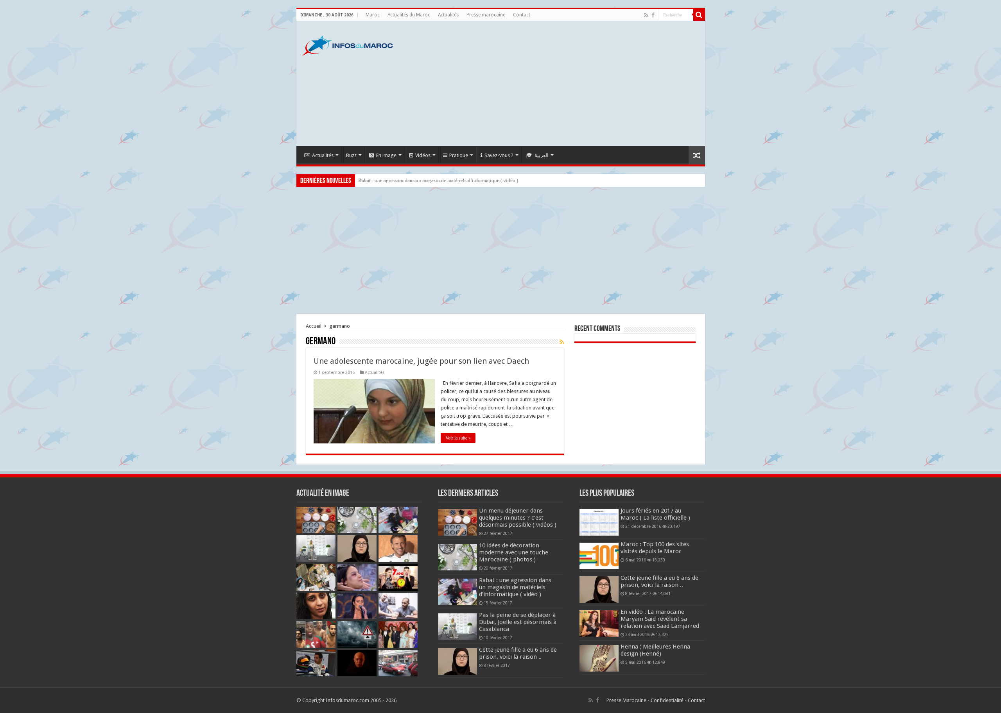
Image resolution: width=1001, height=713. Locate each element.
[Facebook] (653, 15)
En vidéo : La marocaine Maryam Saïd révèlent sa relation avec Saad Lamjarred (660, 618)
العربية (542, 155)
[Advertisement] (556, 83)
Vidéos (423, 155)
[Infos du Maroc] (347, 44)
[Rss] (646, 15)
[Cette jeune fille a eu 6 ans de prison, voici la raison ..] (599, 589)
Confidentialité (667, 700)
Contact (521, 15)
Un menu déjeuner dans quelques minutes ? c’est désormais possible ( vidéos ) (517, 517)
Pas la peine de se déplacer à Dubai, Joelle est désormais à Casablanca (517, 622)
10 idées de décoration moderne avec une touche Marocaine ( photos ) (513, 552)
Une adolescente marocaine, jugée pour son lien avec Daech (421, 361)
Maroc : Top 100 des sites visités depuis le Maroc (655, 548)
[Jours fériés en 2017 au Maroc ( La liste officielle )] (599, 522)
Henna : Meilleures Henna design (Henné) (655, 650)
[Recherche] (699, 15)
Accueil (313, 326)
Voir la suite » (458, 438)
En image (386, 155)
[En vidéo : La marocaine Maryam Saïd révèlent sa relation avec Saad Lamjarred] (599, 623)
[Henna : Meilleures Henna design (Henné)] (599, 658)
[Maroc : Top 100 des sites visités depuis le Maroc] (599, 556)
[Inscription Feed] (562, 342)
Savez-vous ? (498, 155)
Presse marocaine (485, 15)
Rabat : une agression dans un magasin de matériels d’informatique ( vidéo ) (438, 180)
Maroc (373, 15)
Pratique (458, 155)
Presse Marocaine (626, 700)
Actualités (448, 15)
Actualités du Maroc (408, 15)
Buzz (351, 155)
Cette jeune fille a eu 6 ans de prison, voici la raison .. (518, 653)
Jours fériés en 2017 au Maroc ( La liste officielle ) (655, 514)
